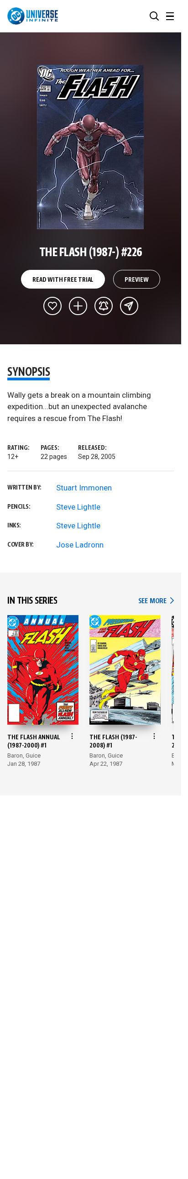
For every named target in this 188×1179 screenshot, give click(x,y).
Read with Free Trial (63, 280)
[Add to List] (78, 306)
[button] (154, 16)
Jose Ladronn (80, 544)
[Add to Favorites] (52, 306)
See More (156, 601)
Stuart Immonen (84, 487)
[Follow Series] (103, 306)
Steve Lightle (78, 506)
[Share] (129, 306)
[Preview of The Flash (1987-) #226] (90, 147)
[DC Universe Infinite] (32, 16)
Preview (137, 280)
